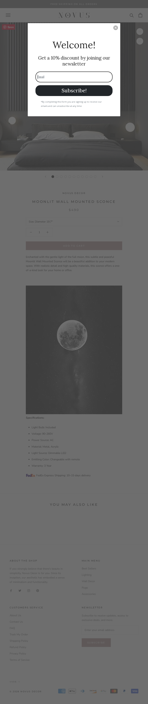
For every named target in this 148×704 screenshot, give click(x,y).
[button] (115, 27)
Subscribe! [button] (74, 90)
